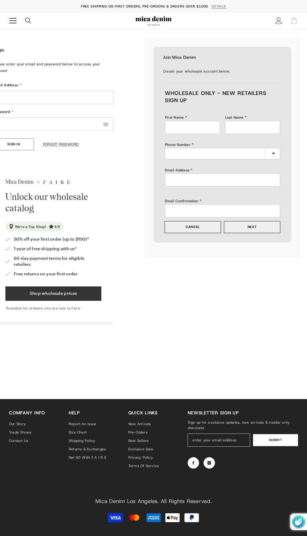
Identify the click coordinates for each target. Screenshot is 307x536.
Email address (177, 170)
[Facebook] (193, 463)
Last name (234, 117)
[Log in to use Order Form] (294, 20)
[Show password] (105, 124)
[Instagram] (209, 463)
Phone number (178, 144)
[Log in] (278, 20)
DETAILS (219, 6)
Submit (275, 440)
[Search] (28, 20)
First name (174, 117)
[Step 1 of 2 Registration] (222, 79)
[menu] (12, 20)
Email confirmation (181, 201)
